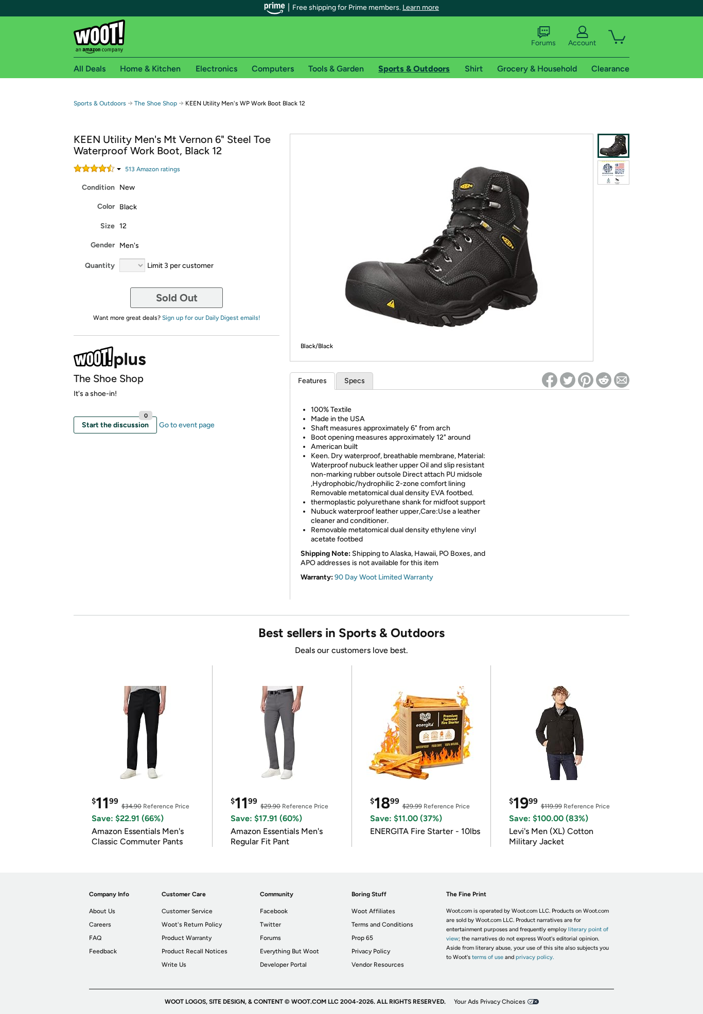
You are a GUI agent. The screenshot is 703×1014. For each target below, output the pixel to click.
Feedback (103, 951)
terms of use (487, 957)
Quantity (100, 265)
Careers (100, 924)
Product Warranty (187, 937)
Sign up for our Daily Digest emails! (211, 317)
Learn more (420, 7)
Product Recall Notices (194, 951)
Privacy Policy (370, 951)
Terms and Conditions (382, 924)
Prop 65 (362, 937)
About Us (102, 911)
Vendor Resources (377, 964)
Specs (354, 380)
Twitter (270, 924)
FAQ (95, 937)
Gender (103, 245)
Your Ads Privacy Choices (489, 1001)
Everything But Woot (289, 951)
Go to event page (187, 425)
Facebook (274, 911)
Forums (543, 43)
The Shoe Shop (155, 103)
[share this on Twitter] (567, 380)
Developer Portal (283, 964)
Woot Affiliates (373, 911)
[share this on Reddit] (603, 380)
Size (107, 226)
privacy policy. (535, 957)
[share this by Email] (621, 380)
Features (312, 380)
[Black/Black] (613, 146)
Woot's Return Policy (192, 924)
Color (106, 206)
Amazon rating (152, 169)
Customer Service (187, 911)
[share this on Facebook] (549, 380)
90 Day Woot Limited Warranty (384, 577)
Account (582, 43)
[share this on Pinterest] (585, 380)
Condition (98, 187)
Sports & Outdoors (100, 103)
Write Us (174, 964)
